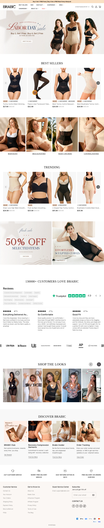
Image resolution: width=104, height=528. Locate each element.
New (32, 5)
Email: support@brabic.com (60, 491)
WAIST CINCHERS (65, 154)
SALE (43, 8)
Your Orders (7, 498)
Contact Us (6, 491)
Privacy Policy (32, 505)
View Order (80, 457)
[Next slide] (98, 83)
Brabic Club (31, 494)
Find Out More (33, 457)
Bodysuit (39, 5)
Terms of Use (32, 509)
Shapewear (51, 5)
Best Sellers (23, 5)
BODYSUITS (12, 154)
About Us (34, 8)
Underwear (23, 8)
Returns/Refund (8, 509)
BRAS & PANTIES (39, 154)
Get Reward (8, 455)
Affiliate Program (33, 501)
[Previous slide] (6, 83)
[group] (17, 320)
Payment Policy (8, 505)
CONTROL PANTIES (91, 154)
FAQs (4, 512)
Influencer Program (34, 498)
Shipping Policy (8, 501)
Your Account (7, 494)
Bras (61, 5)
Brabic (54, 525)
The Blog (30, 512)
